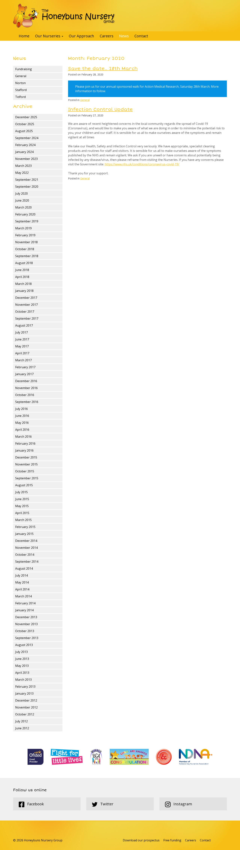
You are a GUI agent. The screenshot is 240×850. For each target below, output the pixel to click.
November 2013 (26, 624)
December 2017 (26, 298)
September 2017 (26, 318)
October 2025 (24, 124)
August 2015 (24, 485)
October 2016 (24, 395)
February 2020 (25, 214)
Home (24, 35)
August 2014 (24, 568)
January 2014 (24, 610)
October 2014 (24, 555)
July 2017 (21, 332)
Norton (20, 83)
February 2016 (25, 443)
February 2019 (25, 235)
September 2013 (26, 638)
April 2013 (22, 673)
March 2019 (23, 228)
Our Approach (81, 35)
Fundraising (23, 69)
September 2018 (26, 256)
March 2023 (23, 166)
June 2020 (22, 200)
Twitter (106, 803)
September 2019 (26, 221)
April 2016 (22, 430)
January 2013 (24, 693)
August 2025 (24, 131)
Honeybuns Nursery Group (64, 16)
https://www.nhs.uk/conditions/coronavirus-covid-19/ (142, 164)
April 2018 (22, 277)
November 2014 (26, 548)
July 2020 (21, 193)
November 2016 (26, 388)
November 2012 (26, 707)
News (124, 35)
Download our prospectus (141, 840)
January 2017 (24, 374)
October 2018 (24, 249)
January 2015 (24, 534)
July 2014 (21, 575)
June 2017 (22, 339)
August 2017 (24, 325)
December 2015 (26, 457)
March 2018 (23, 284)
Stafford (21, 90)
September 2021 (26, 180)
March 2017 (23, 360)
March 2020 (23, 207)
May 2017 (22, 346)
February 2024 (25, 145)
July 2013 (21, 652)
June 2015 (22, 499)
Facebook (35, 803)
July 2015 (21, 492)
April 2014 (22, 589)
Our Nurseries (48, 35)
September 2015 (26, 478)
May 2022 (22, 173)
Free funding (172, 840)
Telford (20, 97)
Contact (141, 35)
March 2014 (23, 596)
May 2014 (22, 582)
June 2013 (22, 659)
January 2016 (24, 450)
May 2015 (22, 506)
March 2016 (23, 436)
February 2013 (25, 686)
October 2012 (24, 714)
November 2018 (26, 242)
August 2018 (24, 263)
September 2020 (26, 186)
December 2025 (26, 117)
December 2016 (26, 381)
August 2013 (24, 645)
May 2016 (22, 423)
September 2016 (26, 402)
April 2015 (22, 513)
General (20, 76)
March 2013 (23, 680)
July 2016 (21, 409)
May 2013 (22, 666)
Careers (106, 35)
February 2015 (25, 527)
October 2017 (24, 311)
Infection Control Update (100, 109)
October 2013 (24, 631)
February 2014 (25, 603)
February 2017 (25, 367)
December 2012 (26, 700)
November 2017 (26, 305)
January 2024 (24, 152)
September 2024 (26, 138)
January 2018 (24, 291)
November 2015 (26, 464)
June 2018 (22, 270)
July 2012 (21, 721)
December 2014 (26, 541)
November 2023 (26, 159)
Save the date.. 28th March (103, 68)
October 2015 (24, 471)
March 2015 (23, 520)
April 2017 (22, 353)
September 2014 (26, 561)
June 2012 (22, 728)
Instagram (182, 803)
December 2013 (26, 617)
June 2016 (22, 416)
